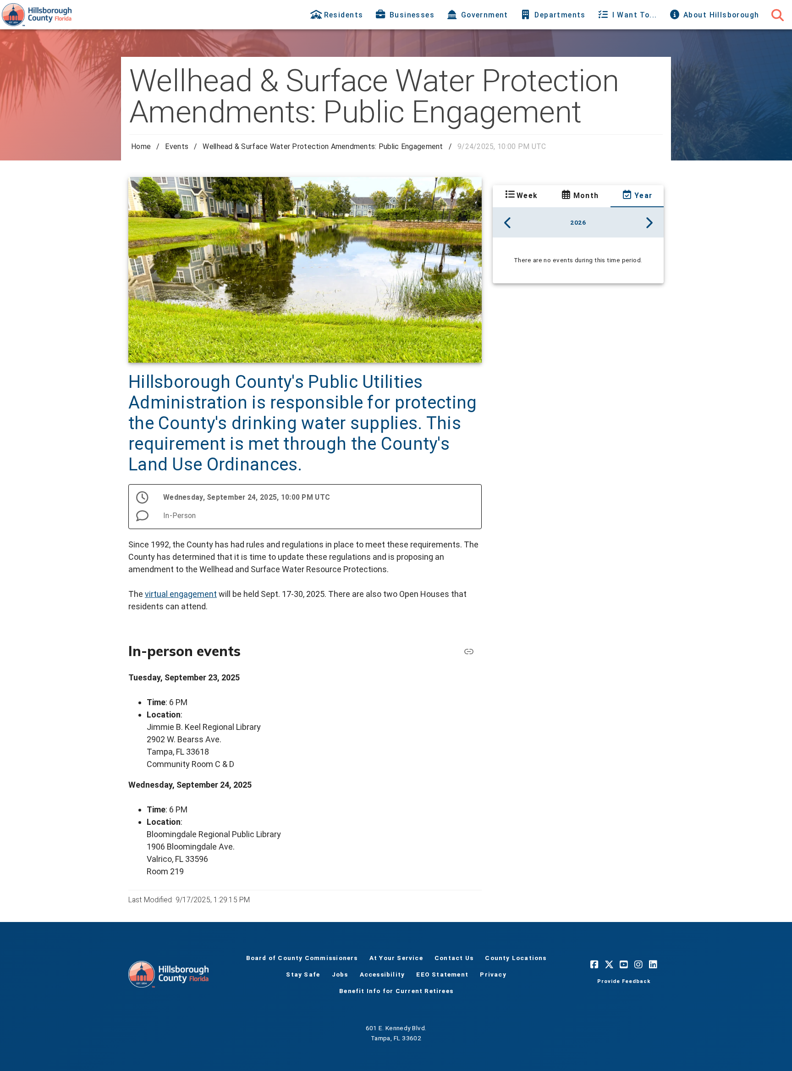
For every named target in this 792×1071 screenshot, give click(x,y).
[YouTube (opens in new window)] (623, 964)
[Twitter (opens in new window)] (609, 964)
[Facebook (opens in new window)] (594, 964)
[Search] (777, 15)
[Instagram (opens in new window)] (638, 964)
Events (176, 146)
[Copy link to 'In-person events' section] (469, 651)
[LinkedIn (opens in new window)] (653, 964)
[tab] (337, 14)
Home (141, 146)
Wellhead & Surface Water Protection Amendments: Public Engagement (323, 146)
